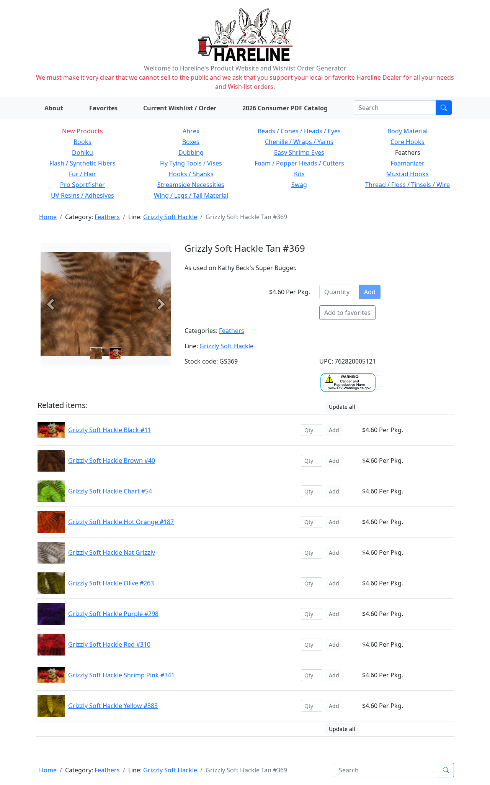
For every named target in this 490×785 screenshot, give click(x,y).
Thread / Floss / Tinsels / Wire (407, 184)
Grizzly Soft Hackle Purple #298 (113, 614)
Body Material (407, 131)
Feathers (107, 217)
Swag (299, 184)
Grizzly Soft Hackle (170, 217)
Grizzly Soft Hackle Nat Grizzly (111, 552)
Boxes (190, 142)
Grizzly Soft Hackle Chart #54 (110, 491)
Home (48, 217)
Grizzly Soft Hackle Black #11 (109, 430)
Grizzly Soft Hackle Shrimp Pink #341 (121, 675)
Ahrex (191, 131)
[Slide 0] (96, 353)
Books (82, 142)
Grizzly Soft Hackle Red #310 (109, 644)
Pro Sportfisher (82, 184)
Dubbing (191, 152)
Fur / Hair (82, 174)
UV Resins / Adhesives (82, 195)
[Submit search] (444, 107)
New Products (82, 131)
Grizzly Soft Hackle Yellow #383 (113, 705)
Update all (342, 406)
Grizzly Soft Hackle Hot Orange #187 (121, 522)
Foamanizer (407, 163)
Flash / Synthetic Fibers (82, 163)
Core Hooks (407, 142)
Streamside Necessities (190, 184)
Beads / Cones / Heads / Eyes (299, 131)
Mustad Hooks (407, 174)
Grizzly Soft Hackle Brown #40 (111, 460)
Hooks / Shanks (191, 174)
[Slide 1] (115, 353)
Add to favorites (347, 312)
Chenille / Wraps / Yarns (299, 142)
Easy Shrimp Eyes (299, 152)
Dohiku (82, 152)
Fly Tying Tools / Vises (191, 163)
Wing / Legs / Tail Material (191, 195)
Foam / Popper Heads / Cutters (299, 163)
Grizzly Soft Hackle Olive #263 (111, 583)
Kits (299, 174)
